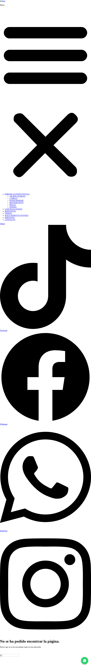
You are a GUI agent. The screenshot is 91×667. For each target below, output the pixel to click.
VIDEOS (8, 213)
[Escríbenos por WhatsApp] (84, 660)
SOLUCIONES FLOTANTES (16, 215)
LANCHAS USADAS (13, 209)
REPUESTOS (10, 211)
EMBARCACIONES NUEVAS (17, 194)
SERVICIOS (10, 218)
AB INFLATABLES (17, 196)
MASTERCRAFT (16, 203)
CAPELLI (13, 198)
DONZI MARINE (16, 200)
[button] (45, 99)
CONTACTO (10, 220)
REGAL (12, 205)
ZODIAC (13, 207)
